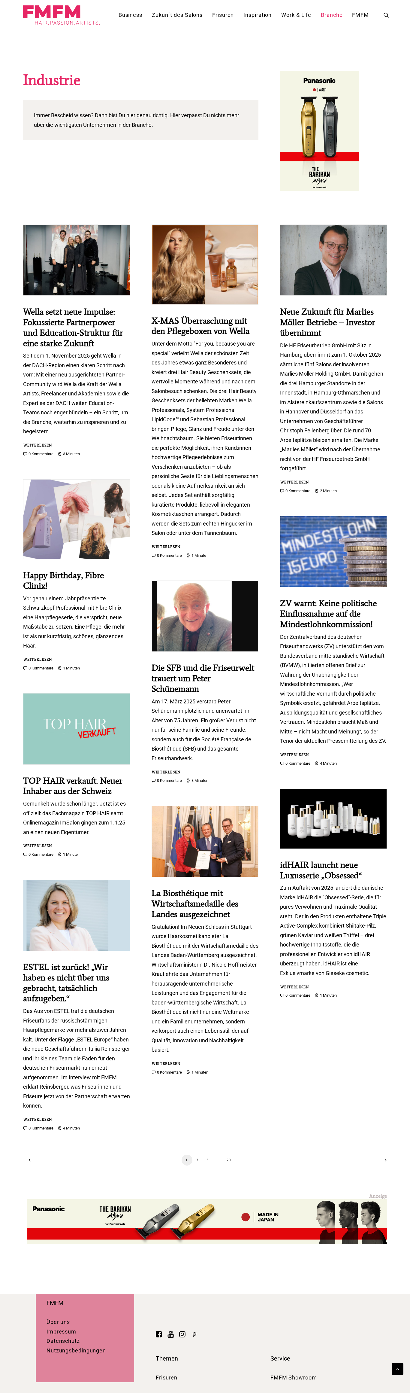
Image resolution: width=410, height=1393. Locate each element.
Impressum (61, 1331)
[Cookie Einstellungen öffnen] (13, 1385)
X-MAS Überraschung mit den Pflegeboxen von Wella (200, 326)
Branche (331, 15)
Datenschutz (63, 1341)
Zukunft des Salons (177, 15)
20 (229, 1160)
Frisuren (223, 15)
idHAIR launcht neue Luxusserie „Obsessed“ (321, 870)
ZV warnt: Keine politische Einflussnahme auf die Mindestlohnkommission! (328, 613)
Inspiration (257, 15)
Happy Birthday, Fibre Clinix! (63, 580)
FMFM (360, 15)
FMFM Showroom (293, 1377)
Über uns (58, 1322)
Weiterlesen (37, 445)
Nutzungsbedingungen (76, 1350)
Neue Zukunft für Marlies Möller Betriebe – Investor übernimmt (327, 322)
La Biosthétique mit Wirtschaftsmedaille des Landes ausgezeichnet (195, 903)
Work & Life (296, 15)
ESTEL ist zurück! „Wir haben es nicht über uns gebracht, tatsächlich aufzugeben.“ (66, 983)
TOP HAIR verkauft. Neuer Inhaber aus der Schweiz (72, 786)
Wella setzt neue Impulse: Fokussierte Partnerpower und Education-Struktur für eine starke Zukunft (73, 327)
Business (130, 15)
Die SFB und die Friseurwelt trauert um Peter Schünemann (203, 678)
